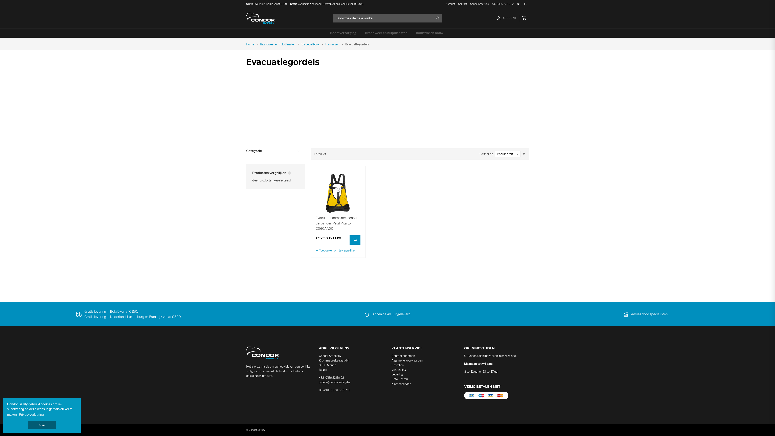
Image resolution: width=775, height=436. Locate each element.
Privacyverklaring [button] (31, 414)
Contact (462, 3)
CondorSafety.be (479, 3)
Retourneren (400, 379)
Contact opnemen (403, 355)
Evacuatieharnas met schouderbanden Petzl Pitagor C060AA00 (337, 223)
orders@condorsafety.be (334, 382)
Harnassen (332, 44)
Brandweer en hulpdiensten (277, 44)
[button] (336, 250)
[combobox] (387, 18)
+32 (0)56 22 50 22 (503, 3)
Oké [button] (42, 425)
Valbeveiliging (310, 44)
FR (525, 3)
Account (450, 3)
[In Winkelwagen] (355, 240)
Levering (397, 374)
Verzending (399, 369)
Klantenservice (401, 384)
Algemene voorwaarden (407, 360)
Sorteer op (486, 154)
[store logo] (260, 18)
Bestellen (398, 365)
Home (250, 44)
